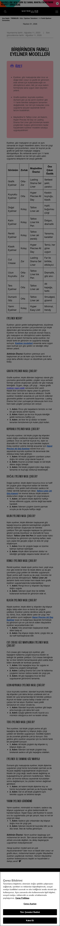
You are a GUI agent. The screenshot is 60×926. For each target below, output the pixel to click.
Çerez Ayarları (30, 904)
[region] (30, 899)
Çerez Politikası (22, 898)
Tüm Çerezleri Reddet (30, 912)
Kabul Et (30, 920)
